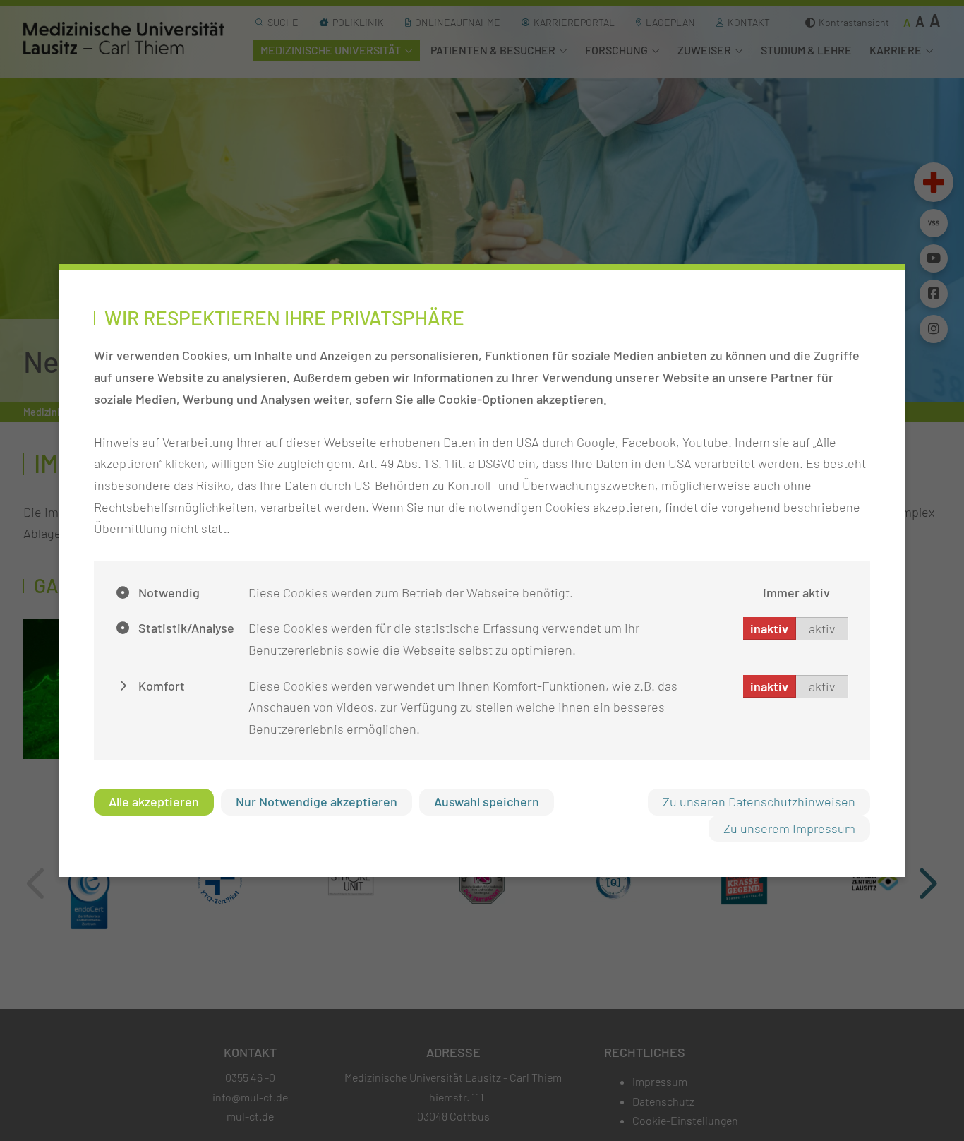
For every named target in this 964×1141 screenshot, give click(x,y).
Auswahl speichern (486, 801)
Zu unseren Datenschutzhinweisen (759, 801)
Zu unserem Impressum (789, 828)
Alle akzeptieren (154, 801)
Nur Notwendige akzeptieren (316, 801)
